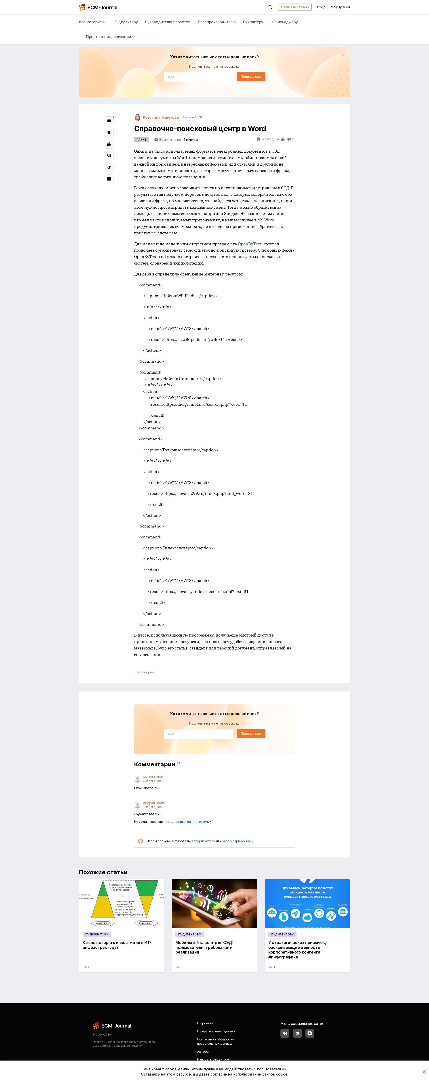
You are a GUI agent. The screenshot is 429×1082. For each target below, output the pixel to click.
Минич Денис (153, 777)
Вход (321, 7)
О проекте (205, 1023)
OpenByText (249, 243)
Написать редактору (213, 1059)
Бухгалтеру (253, 22)
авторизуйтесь (203, 841)
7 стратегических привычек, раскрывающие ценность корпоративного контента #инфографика (297, 949)
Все (92, 22)
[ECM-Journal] (112, 1025)
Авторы (203, 1051)
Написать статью (295, 7)
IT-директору (126, 22)
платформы (146, 672)
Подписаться (251, 76)
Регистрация (340, 7)
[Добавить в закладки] (109, 132)
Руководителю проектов (167, 22)
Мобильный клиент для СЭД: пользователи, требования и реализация (204, 947)
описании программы (192, 822)
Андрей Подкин (155, 803)
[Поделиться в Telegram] (109, 167)
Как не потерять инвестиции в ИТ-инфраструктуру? (117, 945)
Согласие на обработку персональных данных (215, 1041)
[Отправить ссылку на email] (109, 178)
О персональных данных (216, 1031)
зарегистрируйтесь (237, 841)
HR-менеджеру (284, 22)
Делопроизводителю (217, 22)
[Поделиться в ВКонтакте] (109, 155)
